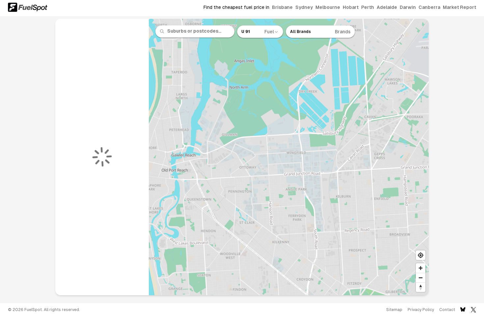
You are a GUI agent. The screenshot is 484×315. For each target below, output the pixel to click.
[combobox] (198, 31)
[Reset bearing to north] (420, 287)
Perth (367, 7)
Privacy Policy (421, 309)
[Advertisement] (26, 159)
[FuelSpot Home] (27, 7)
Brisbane (282, 7)
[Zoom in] (420, 268)
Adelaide (387, 7)
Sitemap (394, 309)
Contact (447, 309)
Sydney (304, 7)
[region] (289, 157)
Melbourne (327, 7)
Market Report (459, 7)
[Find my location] (420, 255)
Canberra (429, 7)
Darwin (408, 7)
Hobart (351, 7)
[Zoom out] (420, 277)
